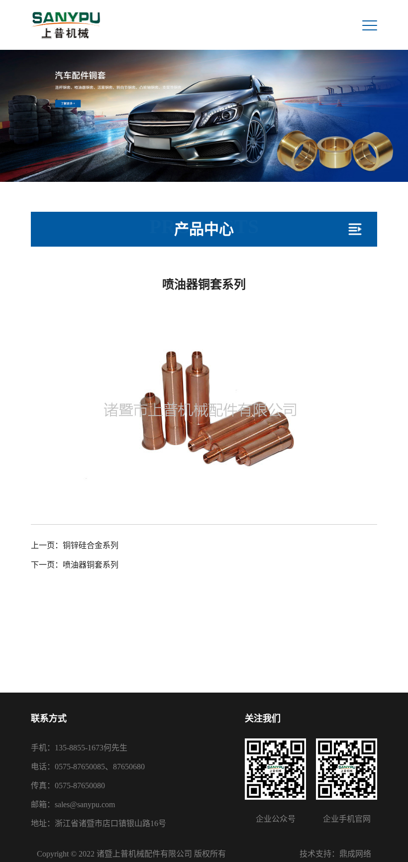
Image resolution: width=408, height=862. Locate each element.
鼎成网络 (355, 854)
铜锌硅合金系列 (90, 545)
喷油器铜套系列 (90, 565)
